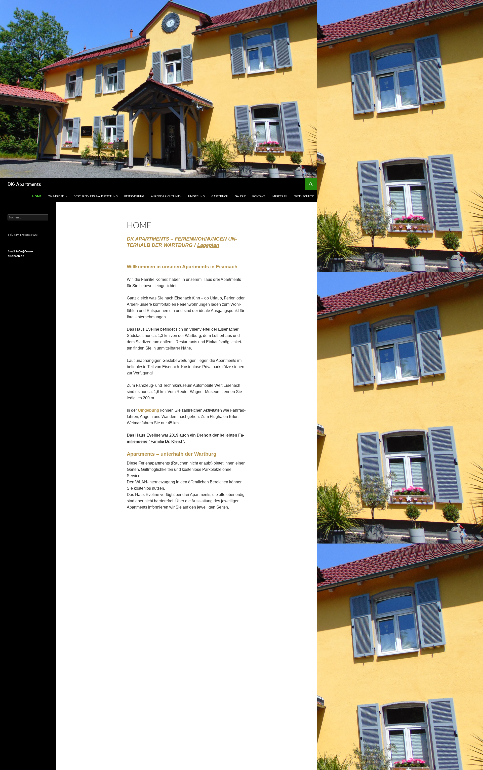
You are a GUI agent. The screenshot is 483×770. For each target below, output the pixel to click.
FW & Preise (56, 196)
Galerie (240, 196)
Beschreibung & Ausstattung (96, 196)
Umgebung (196, 196)
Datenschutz (304, 196)
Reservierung (134, 196)
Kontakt (258, 196)
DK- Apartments (24, 184)
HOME (36, 196)
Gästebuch (219, 196)
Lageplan (208, 245)
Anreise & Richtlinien (166, 196)
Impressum (279, 196)
